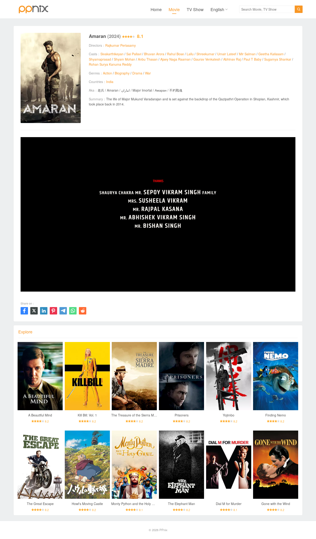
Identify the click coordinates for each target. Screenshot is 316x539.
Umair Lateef (226, 54)
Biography (122, 73)
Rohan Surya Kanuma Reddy (110, 64)
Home (156, 9)
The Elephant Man (181, 503)
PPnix (163, 530)
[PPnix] (33, 9)
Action (107, 73)
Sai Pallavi (133, 54)
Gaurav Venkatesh (206, 59)
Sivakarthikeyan (112, 54)
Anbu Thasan (148, 59)
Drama (137, 73)
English (217, 9)
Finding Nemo (275, 415)
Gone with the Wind (275, 503)
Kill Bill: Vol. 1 (87, 415)
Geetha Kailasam (271, 54)
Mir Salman (247, 54)
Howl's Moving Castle (87, 503)
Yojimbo (228, 415)
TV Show (195, 9)
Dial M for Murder (229, 503)
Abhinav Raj (232, 59)
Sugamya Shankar (277, 59)
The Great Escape (40, 503)
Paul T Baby (252, 59)
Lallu (190, 54)
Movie (174, 9)
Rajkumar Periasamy (120, 45)
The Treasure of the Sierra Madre (136, 415)
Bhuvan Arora (154, 54)
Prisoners (182, 415)
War (148, 73)
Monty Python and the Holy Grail (135, 503)
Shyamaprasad (100, 59)
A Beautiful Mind (40, 415)
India (109, 81)
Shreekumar (205, 54)
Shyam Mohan (124, 59)
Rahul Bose (175, 54)
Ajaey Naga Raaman (175, 59)
